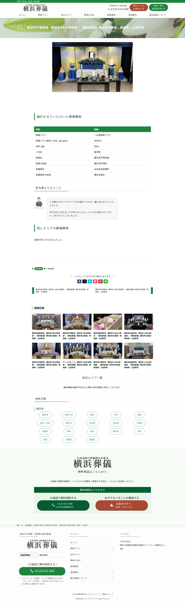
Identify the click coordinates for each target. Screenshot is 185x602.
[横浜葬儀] (35, 8)
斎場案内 (74, 572)
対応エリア (75, 554)
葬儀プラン (75, 548)
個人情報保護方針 (80, 594)
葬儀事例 (74, 566)
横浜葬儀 (39, 269)
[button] (79, 281)
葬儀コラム (107, 594)
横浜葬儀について (78, 578)
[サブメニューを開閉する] (113, 548)
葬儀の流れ (75, 560)
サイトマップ (95, 594)
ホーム (73, 542)
